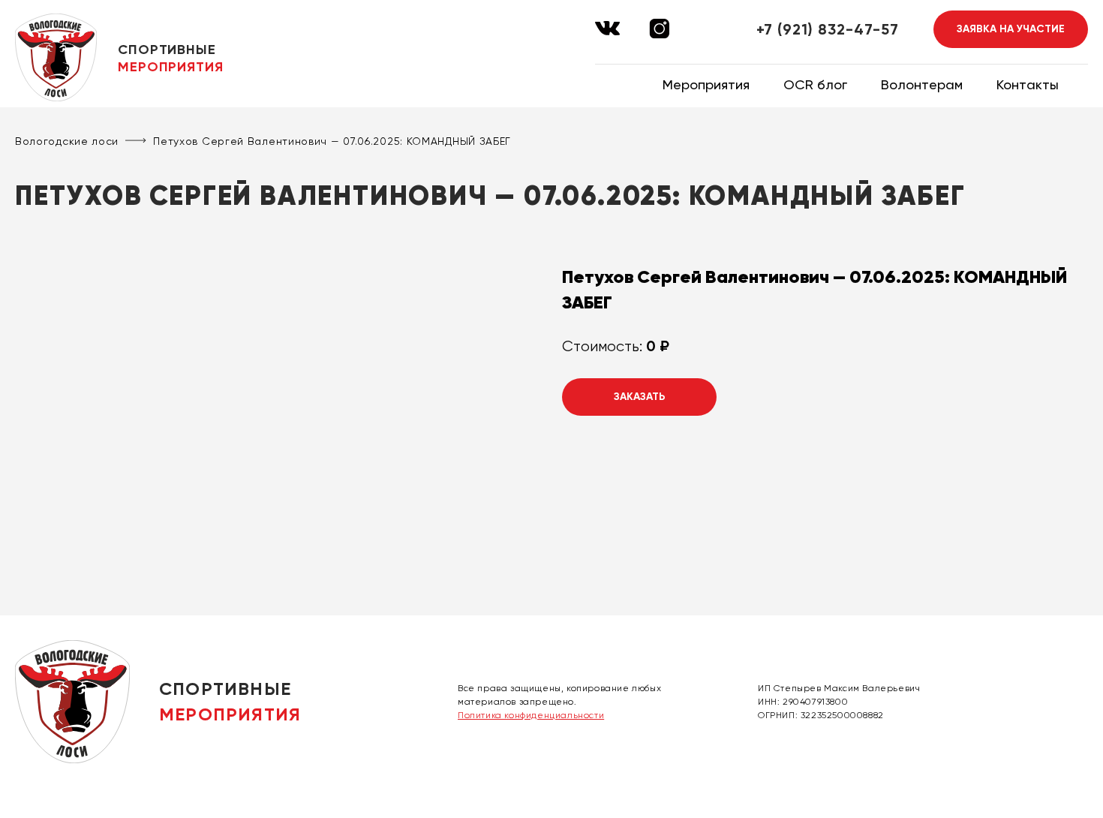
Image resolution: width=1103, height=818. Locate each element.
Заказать (640, 396)
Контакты (1027, 84)
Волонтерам (922, 84)
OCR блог (815, 84)
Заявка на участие (1011, 29)
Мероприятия (706, 84)
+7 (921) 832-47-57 (827, 29)
